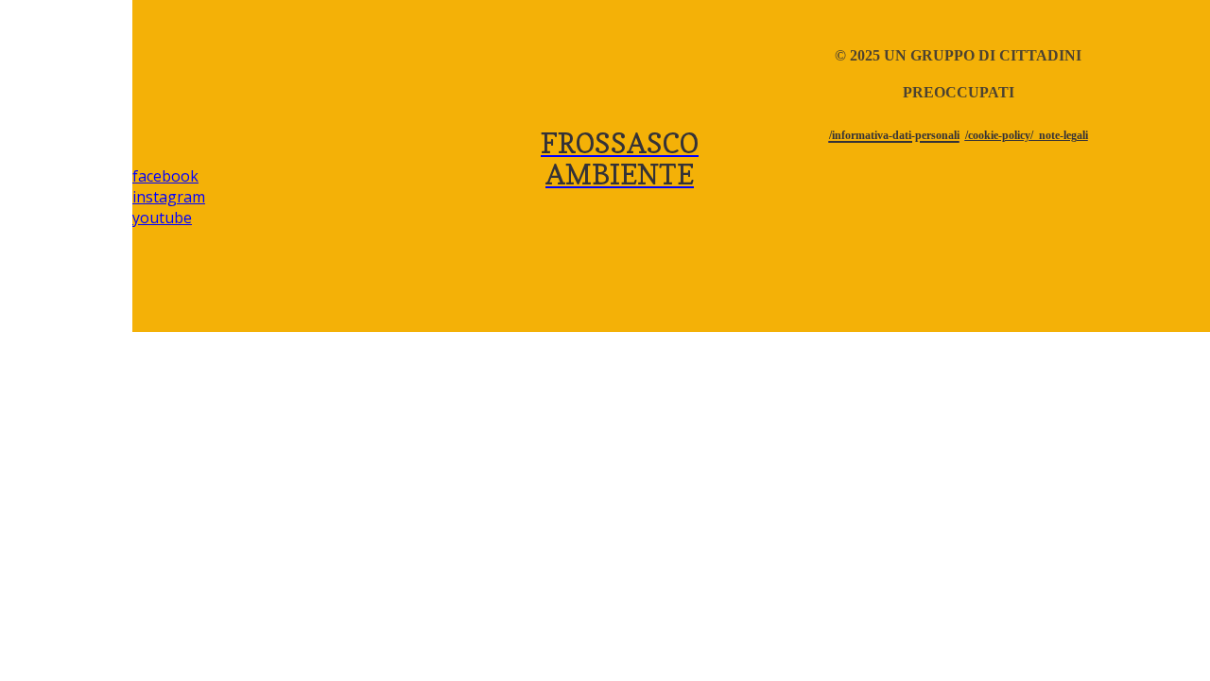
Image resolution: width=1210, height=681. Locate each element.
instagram (168, 196)
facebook (165, 176)
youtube (162, 217)
